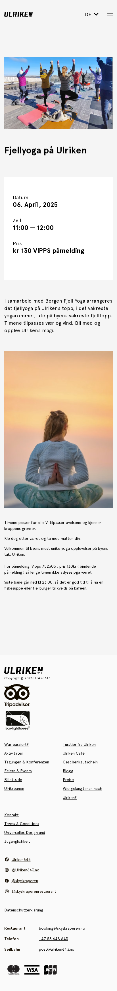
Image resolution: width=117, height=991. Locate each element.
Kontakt (11, 815)
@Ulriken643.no (25, 870)
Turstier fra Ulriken (79, 744)
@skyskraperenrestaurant (34, 891)
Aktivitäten (13, 753)
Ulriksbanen (14, 788)
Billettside (13, 779)
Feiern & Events (18, 771)
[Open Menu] (110, 14)
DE (89, 14)
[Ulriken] (27, 14)
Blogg (68, 771)
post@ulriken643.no (56, 949)
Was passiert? (16, 744)
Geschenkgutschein (80, 762)
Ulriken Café (74, 753)
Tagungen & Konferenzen (26, 762)
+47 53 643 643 (53, 938)
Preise (68, 779)
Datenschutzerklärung (23, 910)
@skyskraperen (25, 880)
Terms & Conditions (21, 823)
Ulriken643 (21, 859)
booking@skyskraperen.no (62, 928)
